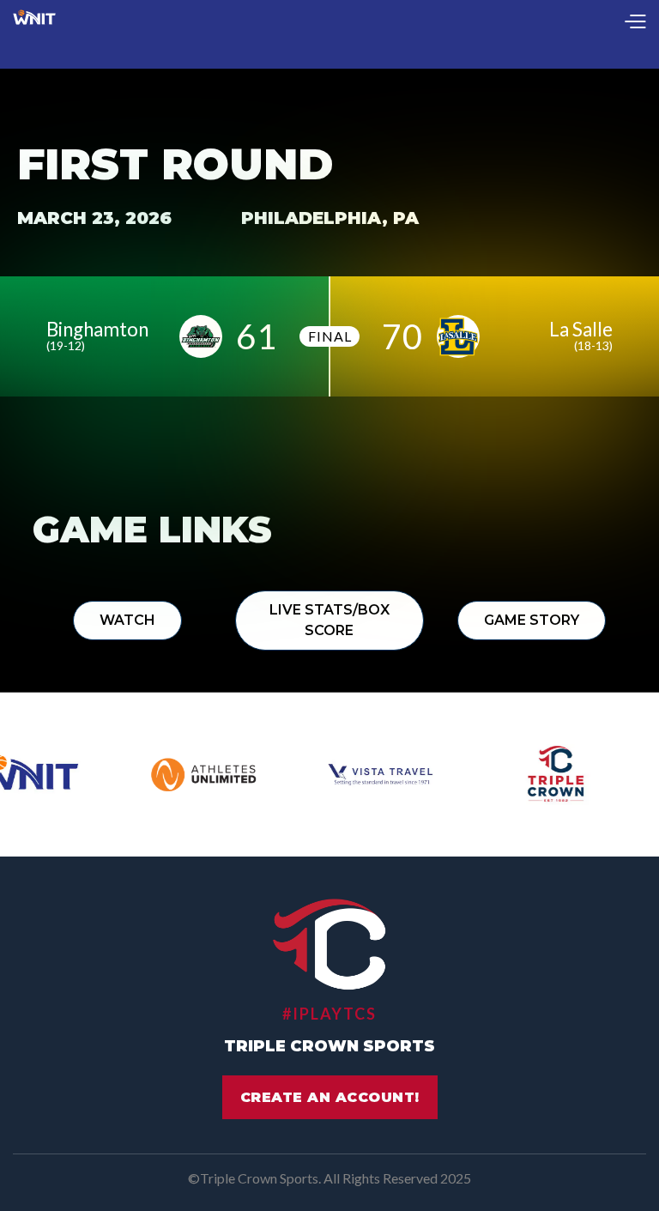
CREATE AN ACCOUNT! (330, 1097)
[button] (634, 23)
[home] (34, 22)
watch (127, 620)
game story (531, 620)
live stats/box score (329, 620)
